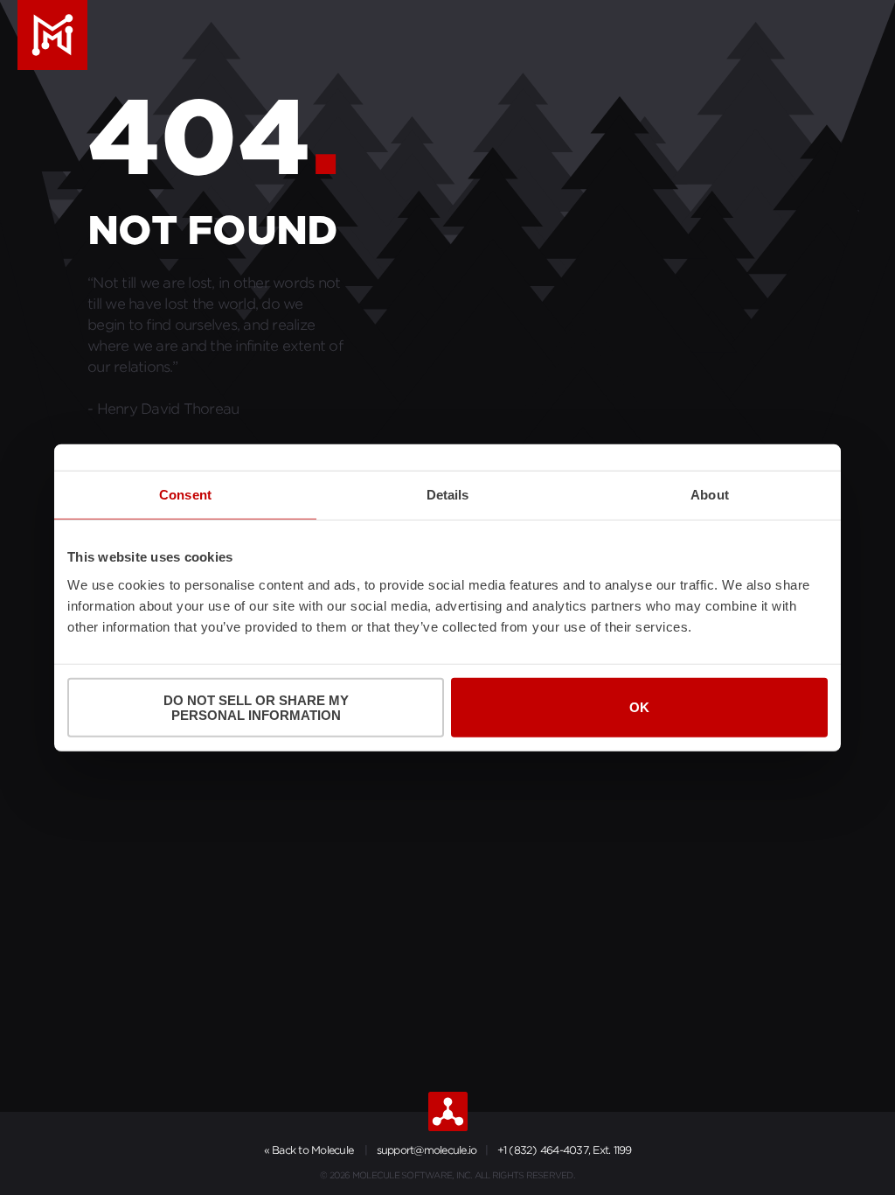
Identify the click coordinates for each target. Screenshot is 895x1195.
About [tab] (709, 494)
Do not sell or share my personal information (256, 707)
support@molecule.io (427, 1150)
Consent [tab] (185, 494)
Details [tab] (448, 494)
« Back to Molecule (309, 1150)
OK (639, 707)
